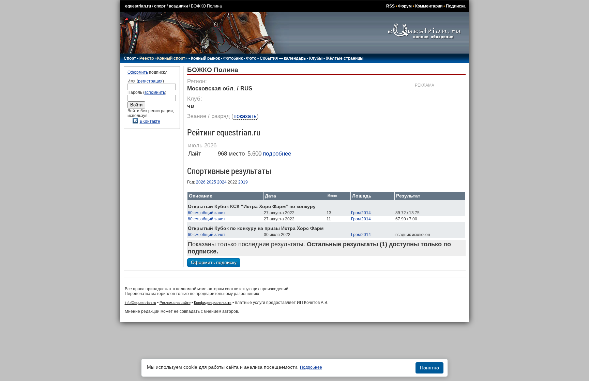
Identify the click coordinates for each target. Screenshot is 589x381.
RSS (390, 6)
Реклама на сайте (175, 303)
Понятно (429, 367)
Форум (405, 6)
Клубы (315, 58)
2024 (222, 182)
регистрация (150, 81)
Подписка (456, 6)
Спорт (130, 58)
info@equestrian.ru (140, 303)
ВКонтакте (150, 121)
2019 (243, 182)
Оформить (137, 72)
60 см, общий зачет (206, 212)
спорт (160, 6)
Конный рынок (205, 58)
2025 (211, 182)
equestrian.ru (138, 6)
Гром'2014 (361, 212)
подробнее (277, 153)
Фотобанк (233, 58)
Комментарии (428, 6)
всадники (178, 6)
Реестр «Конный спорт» (163, 58)
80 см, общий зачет (206, 219)
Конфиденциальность (212, 303)
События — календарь (283, 58)
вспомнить (155, 92)
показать (245, 116)
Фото (251, 58)
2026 (201, 182)
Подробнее (311, 367)
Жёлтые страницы (344, 58)
